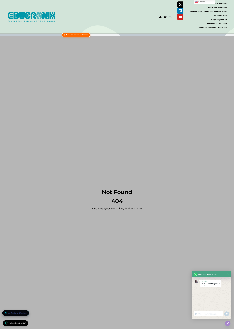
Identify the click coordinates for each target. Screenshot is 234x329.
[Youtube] (180, 17)
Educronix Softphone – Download (213, 28)
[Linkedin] (180, 11)
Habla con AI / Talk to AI (217, 24)
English (202, 2)
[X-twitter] (180, 4)
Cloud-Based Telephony (217, 7)
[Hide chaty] (227, 323)
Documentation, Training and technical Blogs (208, 11)
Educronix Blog (220, 15)
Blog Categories (217, 20)
